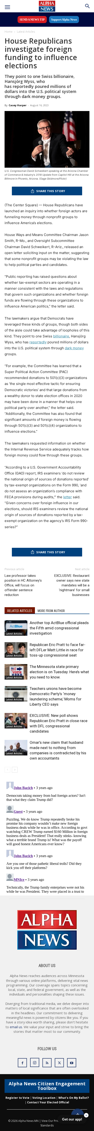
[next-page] (15, 770)
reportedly (38, 342)
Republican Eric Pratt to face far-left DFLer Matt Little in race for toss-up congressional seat (57, 649)
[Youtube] (71, 1062)
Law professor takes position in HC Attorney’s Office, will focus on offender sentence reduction (23, 585)
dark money (74, 348)
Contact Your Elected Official (48, 1102)
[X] (59, 1062)
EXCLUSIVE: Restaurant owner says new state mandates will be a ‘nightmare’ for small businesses (71, 585)
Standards (47, 1125)
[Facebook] (22, 1062)
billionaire (61, 336)
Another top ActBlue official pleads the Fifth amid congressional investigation (59, 628)
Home (9, 32)
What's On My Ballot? (73, 1098)
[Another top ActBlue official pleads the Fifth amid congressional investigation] (16, 628)
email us (16, 1027)
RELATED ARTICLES (19, 611)
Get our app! (72, 1119)
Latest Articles (26, 32)
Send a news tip (32, 19)
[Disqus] (47, 837)
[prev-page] (7, 770)
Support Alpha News (64, 19)
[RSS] (47, 1062)
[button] (7, 7)
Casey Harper (17, 105)
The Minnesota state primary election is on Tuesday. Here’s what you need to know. (59, 671)
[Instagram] (34, 1062)
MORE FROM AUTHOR (51, 611)
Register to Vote (17, 1098)
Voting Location (43, 1098)
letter (67, 497)
